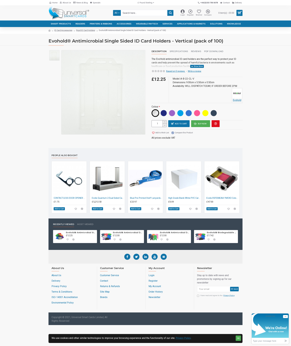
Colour (155, 106)
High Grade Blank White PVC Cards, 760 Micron (184, 198)
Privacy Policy (183, 338)
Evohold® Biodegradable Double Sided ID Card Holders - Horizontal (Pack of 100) (222, 232)
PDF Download (213, 51)
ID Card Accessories (63, 30)
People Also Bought (65, 155)
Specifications (179, 51)
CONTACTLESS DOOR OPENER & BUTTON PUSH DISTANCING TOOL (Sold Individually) (70, 198)
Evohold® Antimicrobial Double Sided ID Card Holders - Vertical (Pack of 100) (175, 232)
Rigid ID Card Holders (85, 30)
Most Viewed (85, 224)
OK (238, 338)
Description (159, 51)
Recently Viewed (63, 224)
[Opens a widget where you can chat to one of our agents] (270, 328)
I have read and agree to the (217, 296)
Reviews (196, 51)
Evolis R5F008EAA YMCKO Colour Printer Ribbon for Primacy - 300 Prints (222, 198)
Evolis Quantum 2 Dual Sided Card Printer (108, 198)
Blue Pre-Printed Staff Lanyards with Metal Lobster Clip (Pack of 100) (146, 198)
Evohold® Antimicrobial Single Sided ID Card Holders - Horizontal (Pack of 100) (81, 232)
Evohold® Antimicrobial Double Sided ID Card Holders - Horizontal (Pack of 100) (128, 232)
